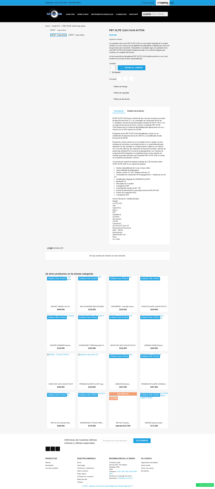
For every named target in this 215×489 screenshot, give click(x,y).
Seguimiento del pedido (149, 462)
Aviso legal (81, 465)
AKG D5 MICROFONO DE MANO (92, 306)
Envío (79, 462)
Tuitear (125, 79)
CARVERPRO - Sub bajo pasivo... (123, 306)
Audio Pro (70, 14)
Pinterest (131, 79)
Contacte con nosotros (85, 476)
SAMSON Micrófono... (123, 384)
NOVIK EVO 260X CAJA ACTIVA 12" (154, 306)
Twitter (53, 449)
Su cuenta (146, 458)
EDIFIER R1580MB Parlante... (61, 345)
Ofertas (48, 462)
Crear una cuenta (147, 468)
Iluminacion (121, 14)
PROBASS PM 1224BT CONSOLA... (154, 384)
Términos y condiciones (85, 468)
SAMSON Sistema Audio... (154, 423)
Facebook (48, 449)
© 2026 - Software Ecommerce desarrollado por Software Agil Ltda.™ (107, 486)
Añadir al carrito (131, 67)
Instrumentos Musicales (102, 14)
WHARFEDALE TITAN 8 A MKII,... (92, 423)
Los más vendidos (51, 468)
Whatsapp (133, 14)
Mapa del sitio (82, 479)
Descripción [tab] (119, 111)
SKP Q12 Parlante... (123, 423)
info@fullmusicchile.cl (125, 478)
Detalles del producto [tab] (135, 111)
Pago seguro (81, 474)
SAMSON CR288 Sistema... (154, 345)
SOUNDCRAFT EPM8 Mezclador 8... (92, 345)
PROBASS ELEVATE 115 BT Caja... (91, 384)
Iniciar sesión (145, 465)
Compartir (119, 79)
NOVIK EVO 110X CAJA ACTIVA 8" (61, 384)
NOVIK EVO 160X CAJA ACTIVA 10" (123, 345)
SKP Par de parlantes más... (61, 423)
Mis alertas (145, 471)
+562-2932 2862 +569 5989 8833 (67, 3)
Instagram (57, 449)
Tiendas (80, 482)
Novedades (49, 465)
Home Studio (82, 14)
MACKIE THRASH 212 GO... (61, 306)
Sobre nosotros (82, 471)
